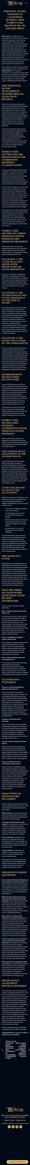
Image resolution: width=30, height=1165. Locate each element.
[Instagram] (16, 1126)
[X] (9, 1126)
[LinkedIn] (13, 1126)
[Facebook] (20, 1126)
